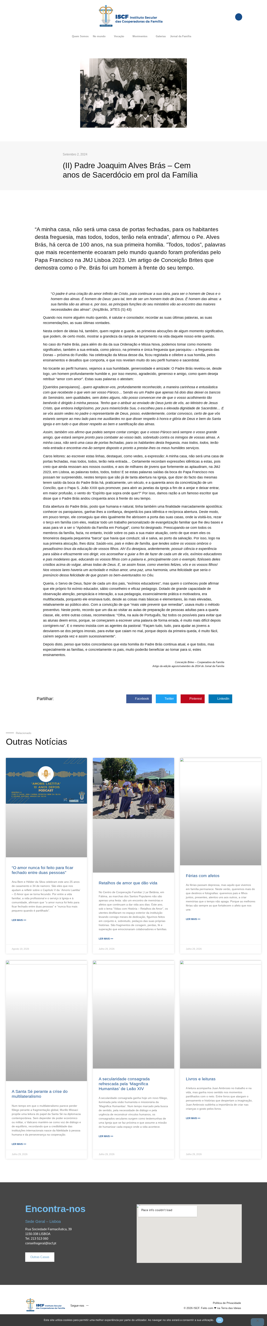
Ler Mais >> (19, 920)
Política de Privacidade (227, 1302)
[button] (101, 36)
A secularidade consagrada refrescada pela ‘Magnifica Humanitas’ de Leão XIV (124, 1084)
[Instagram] (110, 1305)
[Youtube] (103, 1305)
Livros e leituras (201, 1079)
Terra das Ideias (231, 1308)
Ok (219, 1319)
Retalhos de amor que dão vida (128, 883)
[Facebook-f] (95, 1305)
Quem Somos (80, 36)
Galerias (161, 36)
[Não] (257, 1322)
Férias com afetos (203, 875)
